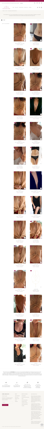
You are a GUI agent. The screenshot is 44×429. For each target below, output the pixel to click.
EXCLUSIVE (16, 7)
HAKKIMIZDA (24, 395)
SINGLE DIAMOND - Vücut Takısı (19, 43)
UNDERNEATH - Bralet (36, 290)
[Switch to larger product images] (1, 20)
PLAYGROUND (20, 338)
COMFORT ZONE (20, 116)
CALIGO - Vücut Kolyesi (19, 191)
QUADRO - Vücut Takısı (36, 265)
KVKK (22, 398)
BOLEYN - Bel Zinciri (36, 43)
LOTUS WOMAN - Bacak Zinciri (35, 216)
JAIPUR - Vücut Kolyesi (19, 216)
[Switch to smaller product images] (3, 20)
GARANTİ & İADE (24, 401)
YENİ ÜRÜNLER (17, 395)
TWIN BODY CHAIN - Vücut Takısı (19, 290)
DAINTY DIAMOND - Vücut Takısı (36, 191)
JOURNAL (30, 7)
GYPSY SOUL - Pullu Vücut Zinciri (20, 339)
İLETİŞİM (23, 405)
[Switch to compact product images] (4, 20)
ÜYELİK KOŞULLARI (25, 404)
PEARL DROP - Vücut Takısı (36, 68)
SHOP (13, 7)
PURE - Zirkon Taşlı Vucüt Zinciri (20, 364)
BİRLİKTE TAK (26, 7)
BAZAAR (16, 401)
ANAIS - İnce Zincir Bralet (36, 142)
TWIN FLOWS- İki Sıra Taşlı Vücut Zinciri (36, 117)
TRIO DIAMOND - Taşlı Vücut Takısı (36, 364)
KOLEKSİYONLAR (21, 7)
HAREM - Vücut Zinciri (36, 339)
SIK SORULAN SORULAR (25, 397)
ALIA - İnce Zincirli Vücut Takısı (20, 142)
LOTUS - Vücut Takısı (20, 117)
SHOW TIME (19, 42)
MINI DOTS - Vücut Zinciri (20, 265)
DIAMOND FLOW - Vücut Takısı (19, 68)
